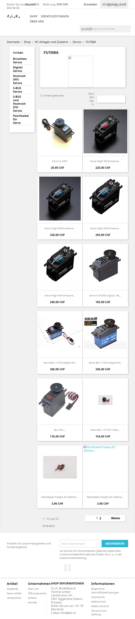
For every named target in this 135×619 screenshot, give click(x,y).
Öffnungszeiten (37, 593)
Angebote (12, 588)
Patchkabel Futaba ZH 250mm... (105, 497)
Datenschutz (98, 601)
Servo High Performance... (105, 161)
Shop (33, 16)
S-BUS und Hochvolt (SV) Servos (19, 104)
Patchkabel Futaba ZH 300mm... (59, 497)
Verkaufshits (14, 598)
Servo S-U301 (60, 161)
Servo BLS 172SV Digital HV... (105, 362)
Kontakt (32, 602)
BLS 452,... (60, 429)
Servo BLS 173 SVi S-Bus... (105, 429)
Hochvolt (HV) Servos (19, 79)
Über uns (37, 21)
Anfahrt (32, 598)
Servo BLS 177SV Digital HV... (60, 362)
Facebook (67, 567)
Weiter (117, 518)
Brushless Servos (20, 60)
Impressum (98, 597)
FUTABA (18, 52)
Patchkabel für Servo (21, 119)
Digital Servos (17, 69)
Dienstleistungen (55, 16)
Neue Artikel (14, 593)
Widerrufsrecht (100, 606)
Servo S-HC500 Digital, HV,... (105, 295)
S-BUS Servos (17, 89)
